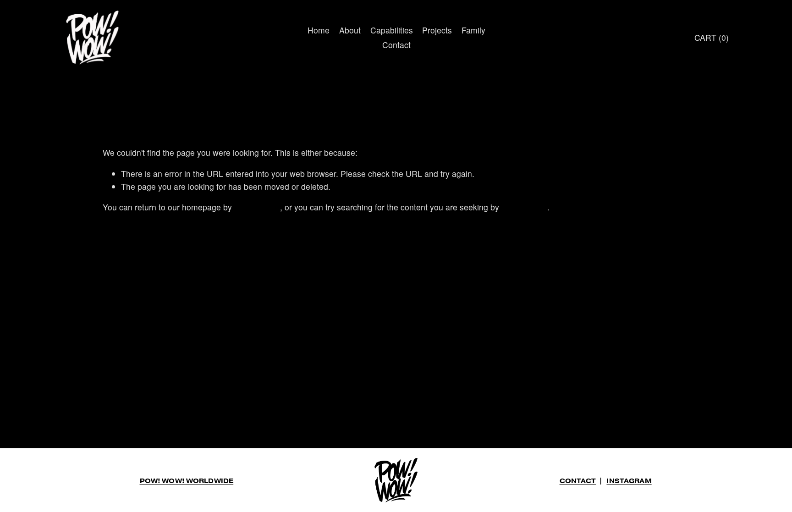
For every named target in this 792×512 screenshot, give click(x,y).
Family (473, 30)
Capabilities (391, 30)
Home (319, 30)
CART (711, 37)
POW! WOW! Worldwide (187, 481)
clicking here (257, 207)
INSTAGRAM (628, 481)
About (350, 30)
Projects (437, 30)
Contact (396, 44)
